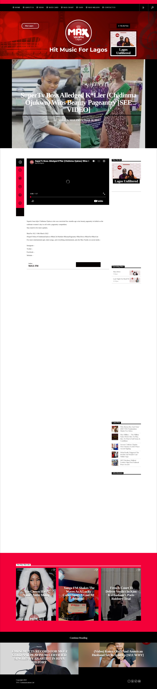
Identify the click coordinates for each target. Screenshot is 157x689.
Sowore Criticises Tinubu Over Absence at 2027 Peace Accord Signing (130, 447)
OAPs (81, 7)
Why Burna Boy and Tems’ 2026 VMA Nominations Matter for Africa (129, 429)
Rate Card (53, 7)
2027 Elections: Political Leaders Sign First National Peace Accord (129, 462)
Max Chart (68, 7)
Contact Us (110, 7)
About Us (29, 7)
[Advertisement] (126, 228)
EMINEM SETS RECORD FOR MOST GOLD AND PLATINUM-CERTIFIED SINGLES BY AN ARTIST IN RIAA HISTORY (40, 656)
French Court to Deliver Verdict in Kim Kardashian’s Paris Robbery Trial (121, 593)
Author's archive (88, 264)
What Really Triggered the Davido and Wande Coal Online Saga (129, 455)
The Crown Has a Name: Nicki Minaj (36, 593)
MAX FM (75, 120)
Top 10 (6, 2)
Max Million (94, 7)
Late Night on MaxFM (121, 279)
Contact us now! (19, 2)
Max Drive (116, 272)
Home (17, 7)
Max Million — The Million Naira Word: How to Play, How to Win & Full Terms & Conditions (130, 438)
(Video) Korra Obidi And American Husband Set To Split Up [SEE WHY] (118, 653)
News (41, 7)
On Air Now (124, 26)
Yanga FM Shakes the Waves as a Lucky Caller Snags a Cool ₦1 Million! (79, 593)
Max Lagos (29, 26)
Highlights (64, 570)
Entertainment (23, 570)
